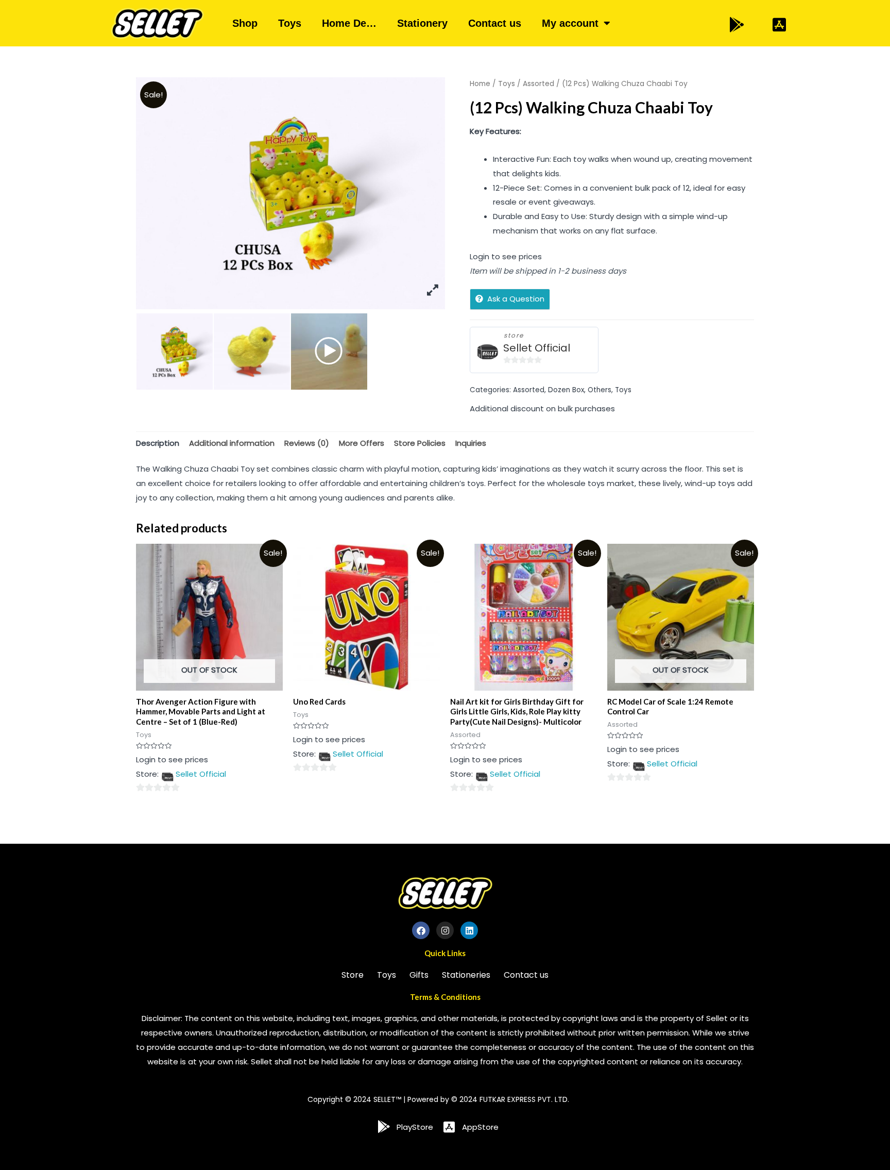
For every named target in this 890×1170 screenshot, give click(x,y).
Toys (289, 23)
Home (480, 84)
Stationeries (466, 975)
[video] (329, 351)
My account (570, 23)
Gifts (419, 975)
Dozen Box (566, 390)
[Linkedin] (469, 930)
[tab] (157, 443)
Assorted (538, 84)
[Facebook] (421, 930)
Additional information (232, 443)
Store (352, 975)
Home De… (349, 23)
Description (157, 443)
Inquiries (470, 443)
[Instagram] (445, 930)
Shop (245, 23)
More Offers (361, 443)
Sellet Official (536, 348)
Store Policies (420, 443)
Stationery (422, 23)
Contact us (494, 23)
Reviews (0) (306, 443)
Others (599, 390)
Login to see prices (506, 256)
